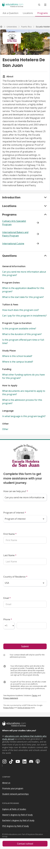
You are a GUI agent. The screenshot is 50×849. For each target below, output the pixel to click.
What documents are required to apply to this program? (23, 392)
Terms (34, 695)
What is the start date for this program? (23, 297)
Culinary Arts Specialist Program (14, 222)
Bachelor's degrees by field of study (18, 820)
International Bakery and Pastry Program (15, 234)
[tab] (10, 13)
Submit (25, 646)
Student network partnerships (15, 794)
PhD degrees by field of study (15, 826)
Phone (7, 619)
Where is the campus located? (17, 361)
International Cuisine (13, 243)
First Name (10, 534)
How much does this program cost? (20, 310)
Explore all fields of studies (14, 809)
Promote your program (12, 788)
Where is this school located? (17, 356)
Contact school (25, 843)
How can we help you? (15, 491)
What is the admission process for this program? (22, 401)
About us (6, 782)
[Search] (39, 4)
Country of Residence (15, 576)
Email (7, 598)
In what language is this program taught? (24, 416)
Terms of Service (23, 708)
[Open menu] (45, 4)
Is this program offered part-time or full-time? (23, 341)
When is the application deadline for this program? (23, 290)
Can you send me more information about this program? (24, 273)
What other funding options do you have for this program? (23, 376)
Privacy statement (10, 698)
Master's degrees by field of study (17, 814)
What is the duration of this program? (22, 334)
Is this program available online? (19, 328)
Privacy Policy (8, 708)
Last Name (9, 555)
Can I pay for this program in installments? (24, 315)
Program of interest (14, 512)
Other (5, 429)
